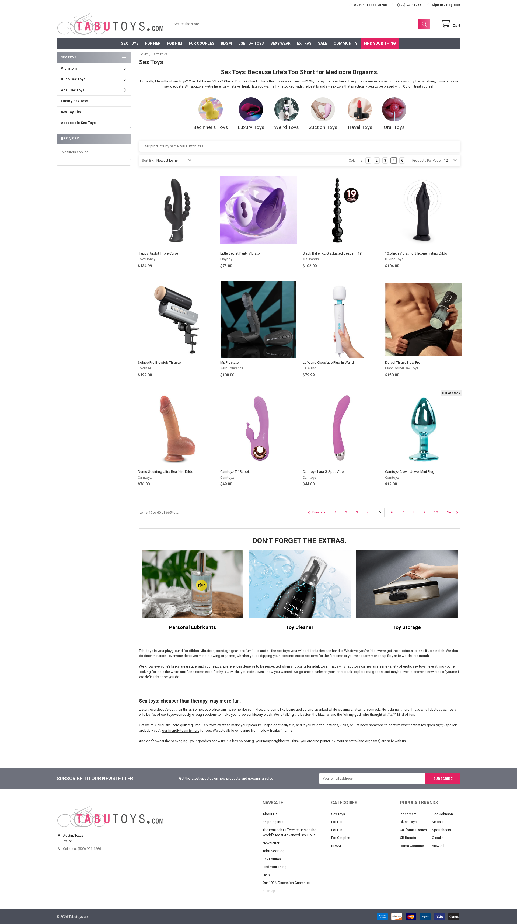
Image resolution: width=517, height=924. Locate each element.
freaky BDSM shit (226, 672)
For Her (152, 43)
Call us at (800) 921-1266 (82, 849)
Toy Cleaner (299, 627)
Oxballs (437, 838)
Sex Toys (130, 43)
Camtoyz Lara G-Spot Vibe (323, 472)
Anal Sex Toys (72, 90)
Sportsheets (441, 830)
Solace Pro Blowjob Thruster (160, 362)
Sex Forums (272, 859)
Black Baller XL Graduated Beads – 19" (333, 253)
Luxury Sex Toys (74, 101)
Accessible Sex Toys (78, 123)
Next (451, 512)
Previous (319, 512)
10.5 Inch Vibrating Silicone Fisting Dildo (416, 253)
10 (436, 512)
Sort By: (148, 160)
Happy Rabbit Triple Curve (158, 253)
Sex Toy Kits (71, 112)
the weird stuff (176, 672)
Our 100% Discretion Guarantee (286, 883)
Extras (304, 43)
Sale (322, 43)
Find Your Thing (380, 43)
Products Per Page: (426, 160)
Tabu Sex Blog (274, 851)
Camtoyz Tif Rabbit (235, 472)
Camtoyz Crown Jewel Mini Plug (409, 472)
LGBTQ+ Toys (251, 43)
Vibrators (69, 68)
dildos (193, 651)
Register (453, 5)
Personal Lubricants (192, 627)
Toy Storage (407, 627)
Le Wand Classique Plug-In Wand (328, 362)
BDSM (226, 43)
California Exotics (413, 830)
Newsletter (271, 843)
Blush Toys (408, 822)
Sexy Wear (280, 43)
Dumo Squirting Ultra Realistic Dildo (165, 472)
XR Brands (408, 838)
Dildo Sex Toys (73, 79)
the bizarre (320, 715)
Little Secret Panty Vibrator (240, 253)
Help (266, 875)
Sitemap (269, 891)
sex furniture (248, 651)
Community (345, 43)
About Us (270, 814)
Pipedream (408, 814)
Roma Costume (412, 846)
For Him (174, 43)
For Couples (201, 43)
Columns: (356, 160)
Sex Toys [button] (68, 57)
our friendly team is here (180, 730)
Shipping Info (273, 822)
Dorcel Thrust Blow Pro (402, 362)
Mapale (437, 822)
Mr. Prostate (229, 362)
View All (438, 846)
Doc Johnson (442, 814)
